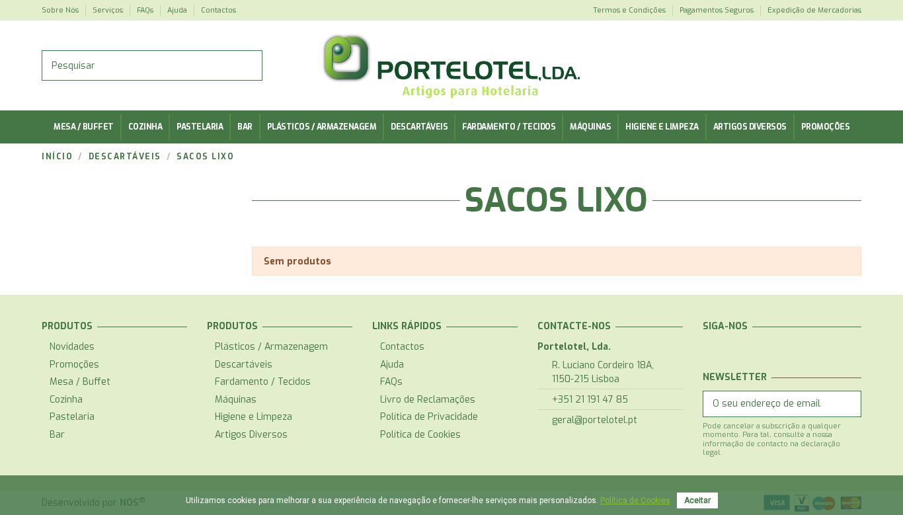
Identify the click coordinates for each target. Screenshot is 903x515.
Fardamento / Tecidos (263, 382)
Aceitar (697, 500)
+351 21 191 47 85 (590, 399)
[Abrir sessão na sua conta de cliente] (848, 65)
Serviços (109, 10)
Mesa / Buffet (80, 382)
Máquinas (235, 399)
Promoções (74, 364)
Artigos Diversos (251, 434)
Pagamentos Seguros (718, 10)
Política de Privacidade (429, 417)
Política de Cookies (420, 434)
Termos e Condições (630, 10)
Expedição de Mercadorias (814, 10)
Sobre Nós (61, 10)
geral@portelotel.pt (594, 420)
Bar (57, 434)
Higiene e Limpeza (253, 417)
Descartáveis (243, 364)
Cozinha (66, 399)
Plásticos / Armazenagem (271, 346)
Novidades (72, 346)
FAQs (146, 10)
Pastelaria (72, 417)
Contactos (218, 10)
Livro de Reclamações (427, 399)
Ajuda (178, 10)
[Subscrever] (848, 403)
